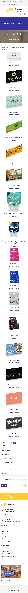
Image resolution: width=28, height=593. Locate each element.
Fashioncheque (14, 263)
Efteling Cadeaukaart (14, 185)
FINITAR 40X (14, 335)
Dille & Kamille (14, 63)
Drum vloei (14, 161)
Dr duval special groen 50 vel (14, 137)
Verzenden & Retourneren (9, 554)
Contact (3, 27)
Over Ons (19, 23)
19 (24, 443)
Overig (5, 466)
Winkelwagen (18, 14)
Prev (4, 443)
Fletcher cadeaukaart (14, 360)
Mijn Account (11, 4)
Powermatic (7, 454)
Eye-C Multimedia (21, 590)
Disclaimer (5, 559)
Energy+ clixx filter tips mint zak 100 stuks (14, 242)
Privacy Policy (6, 541)
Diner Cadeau (14, 87)
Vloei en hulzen (8, 458)
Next (4, 445)
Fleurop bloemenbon (14, 385)
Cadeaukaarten (18, 19)
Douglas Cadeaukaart (14, 112)
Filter (4, 485)
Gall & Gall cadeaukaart (14, 434)
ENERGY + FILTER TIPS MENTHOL (14, 214)
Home (3, 19)
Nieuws (4, 536)
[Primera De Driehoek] (14, 10)
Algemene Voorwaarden (8, 556)
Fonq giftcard (14, 409)
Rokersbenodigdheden (7, 23)
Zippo (9, 19)
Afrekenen (17, 4)
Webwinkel (5, 531)
